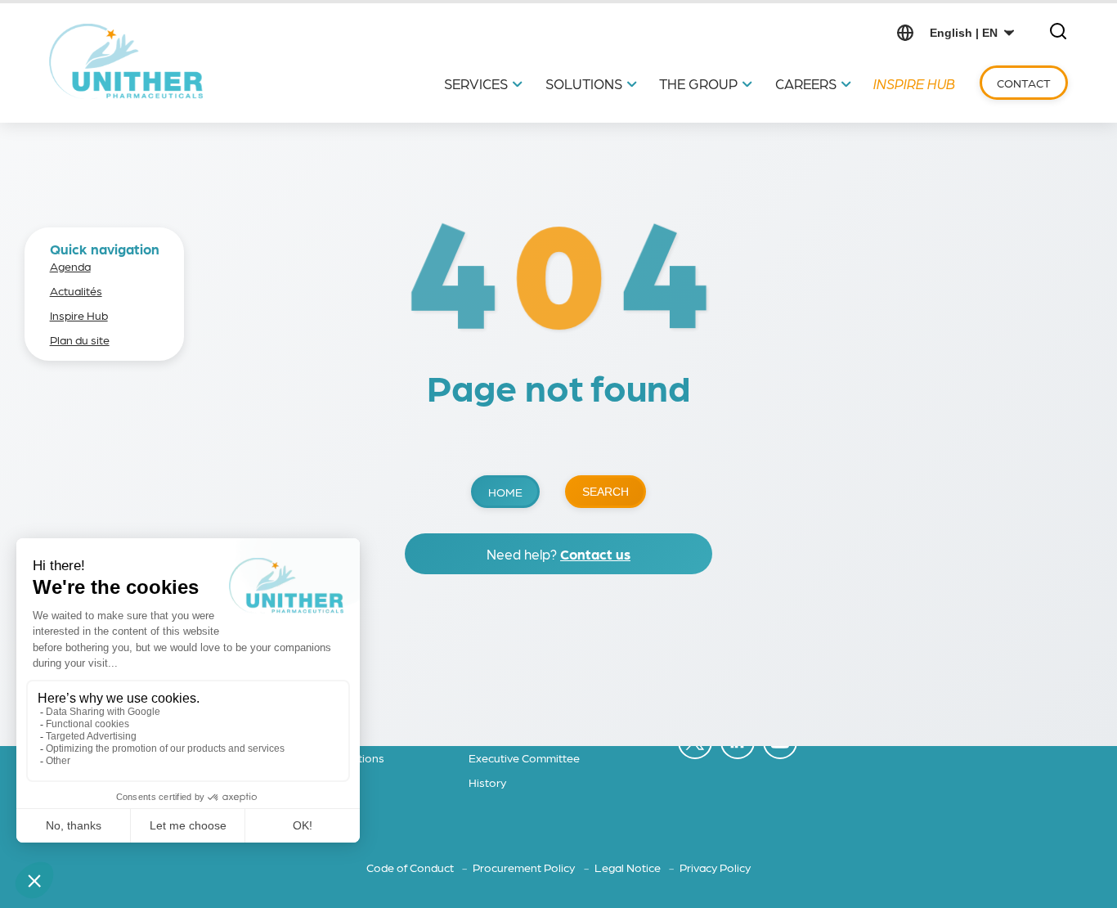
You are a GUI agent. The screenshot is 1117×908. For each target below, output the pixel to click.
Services (476, 83)
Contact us (595, 554)
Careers (806, 83)
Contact (1024, 82)
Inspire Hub (914, 83)
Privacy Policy (715, 867)
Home (505, 491)
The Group (698, 83)
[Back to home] (126, 61)
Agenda (70, 265)
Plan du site (80, 339)
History (487, 782)
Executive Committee (524, 757)
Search (605, 491)
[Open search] (1058, 32)
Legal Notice (628, 867)
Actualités (76, 290)
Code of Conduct (411, 867)
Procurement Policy (525, 867)
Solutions (583, 83)
